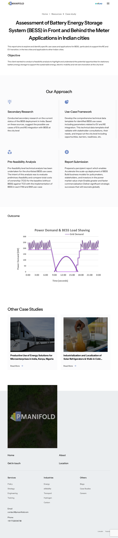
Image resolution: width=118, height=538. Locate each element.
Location (63, 463)
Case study (70, 14)
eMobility (47, 488)
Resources (57, 14)
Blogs (82, 484)
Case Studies (85, 488)
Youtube (107, 531)
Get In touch (14, 463)
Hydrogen (48, 498)
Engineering (13, 493)
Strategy (11, 488)
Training (11, 498)
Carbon (47, 502)
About (62, 455)
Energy (47, 484)
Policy (10, 484)
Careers (83, 493)
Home (45, 14)
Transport (48, 493)
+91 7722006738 (14, 521)
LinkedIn (100, 531)
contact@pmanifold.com (18, 512)
